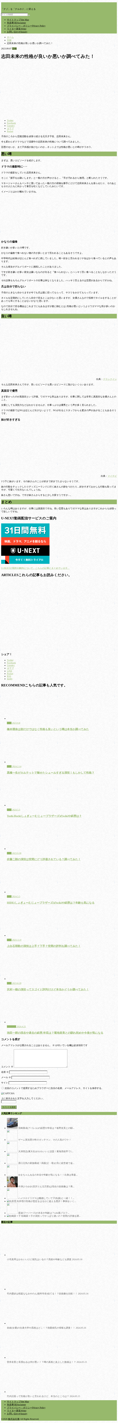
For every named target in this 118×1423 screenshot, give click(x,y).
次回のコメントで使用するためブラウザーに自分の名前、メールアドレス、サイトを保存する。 (54, 1088)
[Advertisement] (59, 615)
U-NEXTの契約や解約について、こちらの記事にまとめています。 (35, 568)
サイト (4, 1082)
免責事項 (16, 23)
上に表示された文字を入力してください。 (23, 1098)
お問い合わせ (17, 32)
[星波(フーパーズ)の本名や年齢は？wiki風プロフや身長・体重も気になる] (12, 1213)
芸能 (9, 40)
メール (6, 1077)
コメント (7, 1066)
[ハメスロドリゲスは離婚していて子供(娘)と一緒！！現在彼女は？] (12, 1198)
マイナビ (112, 476)
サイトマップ (18, 19)
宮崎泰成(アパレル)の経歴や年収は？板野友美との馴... (46, 1128)
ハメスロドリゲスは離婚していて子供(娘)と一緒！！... (46, 1198)
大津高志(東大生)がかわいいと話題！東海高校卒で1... (45, 1151)
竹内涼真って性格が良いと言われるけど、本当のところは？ (43, 1396)
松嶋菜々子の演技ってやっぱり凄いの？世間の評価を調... (51, 1216)
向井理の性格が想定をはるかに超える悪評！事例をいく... (46, 1201)
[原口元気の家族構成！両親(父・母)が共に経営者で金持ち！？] (12, 1163)
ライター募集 (16, 29)
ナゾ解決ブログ (9, 3)
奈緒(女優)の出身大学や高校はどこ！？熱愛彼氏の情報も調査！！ (46, 1328)
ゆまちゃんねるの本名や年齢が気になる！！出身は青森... (48, 1175)
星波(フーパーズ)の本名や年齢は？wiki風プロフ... (43, 1213)
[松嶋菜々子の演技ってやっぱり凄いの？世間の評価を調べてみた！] (14, 1216)
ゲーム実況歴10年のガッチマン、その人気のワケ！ (44, 1139)
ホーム (10, 37)
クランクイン (110, 379)
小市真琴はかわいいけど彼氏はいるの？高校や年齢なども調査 (44, 1259)
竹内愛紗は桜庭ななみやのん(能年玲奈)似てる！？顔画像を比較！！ (47, 1293)
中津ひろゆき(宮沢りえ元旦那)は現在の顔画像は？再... (46, 1186)
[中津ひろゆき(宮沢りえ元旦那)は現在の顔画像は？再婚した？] (12, 1186)
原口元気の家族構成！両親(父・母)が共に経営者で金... (46, 1163)
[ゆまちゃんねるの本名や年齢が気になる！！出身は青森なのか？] (12, 1175)
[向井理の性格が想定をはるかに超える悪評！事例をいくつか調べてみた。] (11, 1201)
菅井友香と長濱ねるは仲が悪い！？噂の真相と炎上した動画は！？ (47, 1362)
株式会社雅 (14, 1419)
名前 (5, 1072)
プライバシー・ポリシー (26, 26)
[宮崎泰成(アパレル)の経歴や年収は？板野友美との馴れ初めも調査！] (12, 1128)
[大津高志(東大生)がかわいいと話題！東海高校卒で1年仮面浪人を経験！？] (12, 1151)
